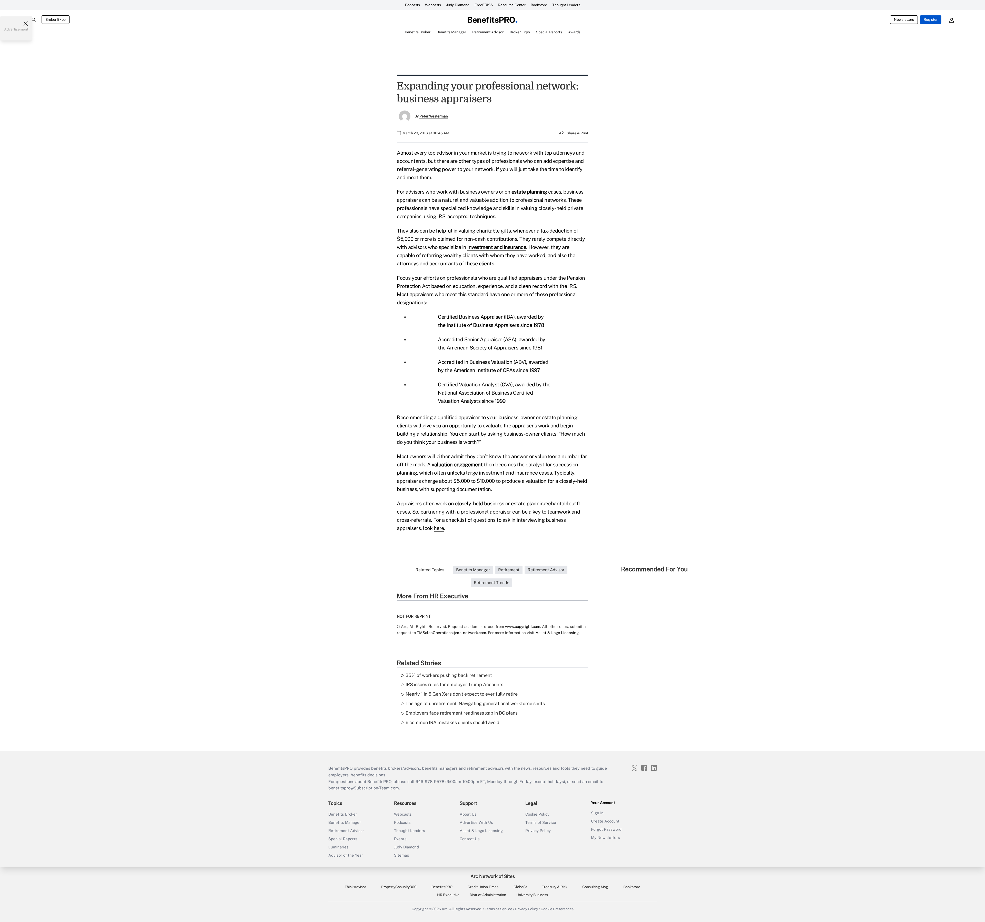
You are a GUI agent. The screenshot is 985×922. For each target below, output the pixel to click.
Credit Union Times (483, 887)
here (439, 528)
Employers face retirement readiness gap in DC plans (462, 713)
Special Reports (342, 839)
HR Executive (448, 895)
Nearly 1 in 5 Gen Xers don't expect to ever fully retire (462, 694)
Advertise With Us (476, 822)
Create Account (605, 821)
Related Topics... (432, 569)
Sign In (597, 813)
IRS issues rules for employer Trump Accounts (454, 684)
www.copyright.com (522, 626)
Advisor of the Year (345, 855)
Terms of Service (540, 822)
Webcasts (433, 5)
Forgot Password (606, 829)
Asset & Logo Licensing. (557, 632)
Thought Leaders (566, 5)
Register (931, 19)
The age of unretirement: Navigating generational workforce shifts (475, 703)
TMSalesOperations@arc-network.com (451, 632)
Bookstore (539, 5)
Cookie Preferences (557, 909)
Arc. (445, 909)
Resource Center (512, 5)
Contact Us (470, 839)
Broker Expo (55, 19)
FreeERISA (484, 5)
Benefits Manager (344, 822)
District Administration (488, 895)
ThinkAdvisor (355, 887)
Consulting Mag (595, 887)
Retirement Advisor (346, 830)
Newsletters (904, 19)
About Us (468, 814)
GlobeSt (520, 887)
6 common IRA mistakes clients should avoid (452, 722)
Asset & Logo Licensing (481, 830)
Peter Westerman (433, 116)
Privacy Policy (538, 830)
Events (400, 839)
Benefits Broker (342, 814)
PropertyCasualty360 (399, 887)
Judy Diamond (457, 5)
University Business (532, 895)
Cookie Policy (537, 814)
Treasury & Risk (554, 887)
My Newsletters (605, 837)
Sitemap (401, 855)
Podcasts (412, 5)
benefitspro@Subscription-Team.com (363, 788)
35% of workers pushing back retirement (449, 675)
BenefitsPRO (441, 887)
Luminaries (338, 847)
